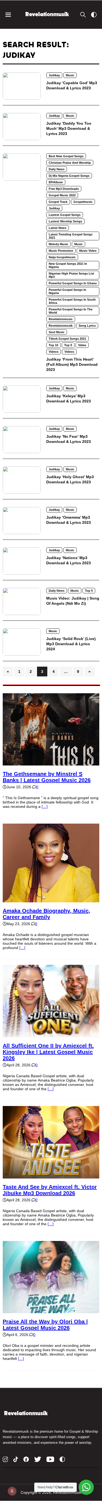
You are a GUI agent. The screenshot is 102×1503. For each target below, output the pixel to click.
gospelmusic (82, 201)
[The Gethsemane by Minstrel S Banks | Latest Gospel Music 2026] (51, 763)
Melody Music (58, 244)
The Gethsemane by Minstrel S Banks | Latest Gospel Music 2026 (47, 777)
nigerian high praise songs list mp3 (71, 275)
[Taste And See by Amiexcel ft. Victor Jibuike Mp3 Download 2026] (51, 1176)
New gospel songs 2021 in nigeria (68, 265)
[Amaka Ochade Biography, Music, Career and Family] (51, 900)
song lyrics (87, 325)
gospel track (58, 201)
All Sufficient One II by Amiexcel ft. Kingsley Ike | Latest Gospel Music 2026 (48, 1052)
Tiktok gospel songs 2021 (67, 338)
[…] (45, 806)
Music (70, 75)
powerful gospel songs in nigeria (67, 291)
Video (82, 345)
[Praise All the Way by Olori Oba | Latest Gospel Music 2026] (51, 1311)
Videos (53, 351)
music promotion (61, 250)
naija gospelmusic (62, 257)
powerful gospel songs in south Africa (72, 301)
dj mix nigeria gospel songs (69, 175)
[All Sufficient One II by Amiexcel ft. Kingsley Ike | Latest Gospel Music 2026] (51, 1035)
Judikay (54, 75)
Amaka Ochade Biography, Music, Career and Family (46, 914)
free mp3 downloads (64, 188)
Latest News (57, 227)
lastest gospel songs (65, 214)
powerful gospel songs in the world (70, 311)
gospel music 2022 (62, 195)
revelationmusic (61, 319)
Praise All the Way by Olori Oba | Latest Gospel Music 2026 (45, 1325)
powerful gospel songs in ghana (73, 283)
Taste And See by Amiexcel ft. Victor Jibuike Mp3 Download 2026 (50, 1190)
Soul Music (56, 332)
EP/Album (56, 182)
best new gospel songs (66, 156)
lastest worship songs (65, 221)
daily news (56, 169)
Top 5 (68, 345)
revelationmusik (61, 325)
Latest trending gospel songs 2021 (70, 236)
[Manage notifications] (12, 1491)
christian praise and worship (70, 162)
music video (88, 250)
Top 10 (53, 345)
